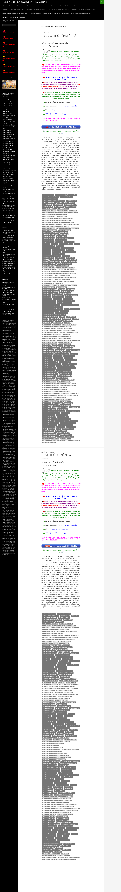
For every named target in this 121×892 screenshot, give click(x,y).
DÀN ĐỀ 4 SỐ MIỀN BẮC (8, 108)
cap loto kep (70, 222)
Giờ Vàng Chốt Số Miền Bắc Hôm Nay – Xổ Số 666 (13, 17)
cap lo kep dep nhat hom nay (57, 212)
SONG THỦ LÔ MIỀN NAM (9, 165)
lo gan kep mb (63, 244)
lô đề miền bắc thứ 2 (48, 692)
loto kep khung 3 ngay (55, 334)
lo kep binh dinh (47, 253)
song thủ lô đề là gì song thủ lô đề (63, 794)
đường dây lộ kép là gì (61, 240)
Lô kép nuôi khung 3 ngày (49, 303)
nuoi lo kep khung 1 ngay (65, 342)
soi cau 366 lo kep (66, 352)
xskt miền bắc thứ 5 (59, 859)
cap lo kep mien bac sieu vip (49, 218)
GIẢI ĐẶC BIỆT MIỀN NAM (9, 155)
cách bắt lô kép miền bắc (49, 208)
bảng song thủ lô (47, 204)
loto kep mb (66, 334)
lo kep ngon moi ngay (58, 297)
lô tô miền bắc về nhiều (48, 727)
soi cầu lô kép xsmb (47, 387)
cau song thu (66, 645)
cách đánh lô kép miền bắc (49, 210)
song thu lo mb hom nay (49, 415)
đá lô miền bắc (74, 653)
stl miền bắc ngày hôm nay (49, 835)
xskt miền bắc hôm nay (48, 857)
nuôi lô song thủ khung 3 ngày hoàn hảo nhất (54, 753)
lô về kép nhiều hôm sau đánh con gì (69, 332)
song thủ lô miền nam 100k (49, 419)
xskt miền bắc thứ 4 (47, 859)
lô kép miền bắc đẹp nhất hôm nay (51, 291)
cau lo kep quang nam (64, 230)
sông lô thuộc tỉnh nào (49, 784)
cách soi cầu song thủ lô (49, 629)
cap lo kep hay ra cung (72, 212)
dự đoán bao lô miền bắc (64, 662)
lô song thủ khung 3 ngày (49, 328)
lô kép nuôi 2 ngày (47, 299)
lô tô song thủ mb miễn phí (63, 727)
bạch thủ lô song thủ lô (64, 613)
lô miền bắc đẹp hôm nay (62, 708)
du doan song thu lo (48, 240)
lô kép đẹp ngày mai (71, 259)
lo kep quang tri (64, 310)
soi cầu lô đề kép (47, 356)
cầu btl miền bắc (47, 643)
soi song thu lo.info (48, 782)
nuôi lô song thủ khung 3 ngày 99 (70, 749)
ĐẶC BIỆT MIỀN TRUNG (8, 174)
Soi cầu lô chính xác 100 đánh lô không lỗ (53, 767)
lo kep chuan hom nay (48, 257)
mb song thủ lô (46, 338)
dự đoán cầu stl (62, 664)
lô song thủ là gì (62, 718)
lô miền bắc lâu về (47, 712)
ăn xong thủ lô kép (72, 194)
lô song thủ (68, 322)
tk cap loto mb (55, 438)
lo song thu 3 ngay (57, 716)
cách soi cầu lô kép (63, 210)
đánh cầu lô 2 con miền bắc (62, 655)
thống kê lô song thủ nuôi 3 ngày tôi (52, 843)
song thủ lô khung (62, 409)
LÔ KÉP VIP (45, 318)
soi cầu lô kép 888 (59, 360)
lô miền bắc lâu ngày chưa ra (62, 710)
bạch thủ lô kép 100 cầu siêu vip (50, 196)
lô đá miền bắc (46, 688)
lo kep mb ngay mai (61, 287)
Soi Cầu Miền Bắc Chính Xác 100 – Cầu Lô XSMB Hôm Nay (56, 13)
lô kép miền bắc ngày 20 (65, 293)
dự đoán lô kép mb (61, 236)
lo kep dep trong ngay (48, 265)
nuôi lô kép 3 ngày (75, 340)
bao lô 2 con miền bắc (64, 617)
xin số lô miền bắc (57, 851)
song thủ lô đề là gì (48, 794)
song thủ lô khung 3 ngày (73, 411)
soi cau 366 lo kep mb (48, 354)
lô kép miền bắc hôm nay (68, 291)
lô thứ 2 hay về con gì (58, 723)
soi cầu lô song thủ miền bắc (69, 769)
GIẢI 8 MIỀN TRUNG (8, 176)
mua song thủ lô (47, 737)
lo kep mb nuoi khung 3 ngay (50, 289)
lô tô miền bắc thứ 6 (71, 723)
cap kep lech (73, 210)
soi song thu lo (65, 780)
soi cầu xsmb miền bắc (48, 778)
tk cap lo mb (46, 438)
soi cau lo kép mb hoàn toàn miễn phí (65, 365)
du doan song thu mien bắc (49, 668)
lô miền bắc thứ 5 (62, 714)
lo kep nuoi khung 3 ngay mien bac (51, 304)
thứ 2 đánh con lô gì (65, 845)
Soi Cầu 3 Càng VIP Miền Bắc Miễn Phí (60, 9)
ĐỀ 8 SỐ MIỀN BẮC (7, 111)
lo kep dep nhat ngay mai (49, 263)
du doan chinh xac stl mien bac (50, 234)
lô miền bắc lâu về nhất (60, 712)
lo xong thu (60, 731)
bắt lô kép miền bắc (47, 206)
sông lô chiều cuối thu (60, 782)
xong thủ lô (65, 853)
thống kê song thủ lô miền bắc (50, 845)
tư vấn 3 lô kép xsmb (48, 440)
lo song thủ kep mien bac (49, 326)
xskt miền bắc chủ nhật (64, 855)
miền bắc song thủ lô (71, 735)
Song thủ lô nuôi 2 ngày (71, 420)
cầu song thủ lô (47, 232)
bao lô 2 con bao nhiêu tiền (49, 617)
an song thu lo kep (60, 194)
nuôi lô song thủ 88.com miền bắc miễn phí (53, 743)
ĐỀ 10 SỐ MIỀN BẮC (7, 113)
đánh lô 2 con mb (56, 659)
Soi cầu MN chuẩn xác (63, 5)
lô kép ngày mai (47, 297)
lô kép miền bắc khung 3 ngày (50, 293)
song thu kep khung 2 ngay (49, 399)
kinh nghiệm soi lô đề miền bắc (50, 680)
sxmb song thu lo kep (67, 428)
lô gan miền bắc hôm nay (49, 698)
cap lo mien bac (46, 222)
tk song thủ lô (59, 847)
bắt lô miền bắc (59, 621)
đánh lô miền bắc (63, 661)
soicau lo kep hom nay (59, 397)
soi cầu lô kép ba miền (71, 360)
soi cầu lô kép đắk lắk (65, 362)
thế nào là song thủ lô (64, 839)
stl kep (44, 428)
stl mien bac (75, 834)
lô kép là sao (59, 283)
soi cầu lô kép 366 (47, 358)
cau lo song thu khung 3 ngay (60, 643)
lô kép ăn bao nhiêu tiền (67, 247)
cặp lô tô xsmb (55, 641)
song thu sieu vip (63, 832)
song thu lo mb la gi (62, 415)
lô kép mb (73, 285)
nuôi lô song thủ (47, 739)
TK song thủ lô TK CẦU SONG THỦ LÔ (51, 849)
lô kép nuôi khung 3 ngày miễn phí (70, 304)
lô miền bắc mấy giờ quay (49, 714)
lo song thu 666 (47, 324)
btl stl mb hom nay (47, 627)
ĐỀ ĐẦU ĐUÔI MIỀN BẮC (9, 115)
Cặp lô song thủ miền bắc (49, 639)
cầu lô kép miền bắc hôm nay (50, 230)
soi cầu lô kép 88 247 (48, 360)
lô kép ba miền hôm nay (58, 249)
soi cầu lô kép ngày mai (48, 377)
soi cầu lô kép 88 (68, 358)
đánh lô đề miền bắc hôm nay (50, 661)
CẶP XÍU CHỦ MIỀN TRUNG (9, 170)
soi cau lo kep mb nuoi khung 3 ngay (67, 367)
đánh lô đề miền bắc (68, 659)
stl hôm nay (61, 834)
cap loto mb (46, 224)
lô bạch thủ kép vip (69, 242)
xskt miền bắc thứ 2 (75, 857)
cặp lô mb (45, 637)
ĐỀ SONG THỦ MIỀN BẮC (9, 106)
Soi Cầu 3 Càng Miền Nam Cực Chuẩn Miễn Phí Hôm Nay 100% (36, 9)
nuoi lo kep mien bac (57, 346)
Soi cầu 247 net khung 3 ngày (50, 765)
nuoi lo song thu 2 (60, 350)
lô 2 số (44, 684)
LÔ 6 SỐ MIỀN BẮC (7, 132)
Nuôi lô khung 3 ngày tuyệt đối (61, 737)
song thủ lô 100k (47, 786)
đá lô (60, 653)
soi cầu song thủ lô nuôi (62, 393)
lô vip (56, 729)
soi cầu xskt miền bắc (67, 777)
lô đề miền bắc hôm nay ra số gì (69, 688)
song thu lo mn (59, 420)
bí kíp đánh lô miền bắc (48, 625)
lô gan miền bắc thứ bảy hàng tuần (51, 702)
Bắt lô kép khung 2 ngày (71, 204)
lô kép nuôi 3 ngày (68, 299)
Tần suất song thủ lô (48, 430)
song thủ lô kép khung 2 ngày (63, 798)
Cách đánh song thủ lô (73, 627)
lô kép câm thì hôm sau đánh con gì (51, 255)
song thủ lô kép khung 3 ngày (60, 407)
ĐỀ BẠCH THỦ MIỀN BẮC (9, 104)
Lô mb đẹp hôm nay (61, 704)
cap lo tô (55, 222)
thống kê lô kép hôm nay (49, 432)
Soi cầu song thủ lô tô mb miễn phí (51, 777)
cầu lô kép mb (74, 228)
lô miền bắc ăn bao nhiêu (64, 706)
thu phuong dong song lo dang (65, 436)
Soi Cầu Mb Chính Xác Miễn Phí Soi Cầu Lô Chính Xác (14, 13)
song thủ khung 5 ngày (62, 784)
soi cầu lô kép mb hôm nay (49, 367)
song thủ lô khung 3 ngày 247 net (68, 804)
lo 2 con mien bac (71, 682)
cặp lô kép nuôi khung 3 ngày (65, 218)
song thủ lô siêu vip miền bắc (66, 424)
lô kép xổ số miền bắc (55, 318)
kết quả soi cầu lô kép (48, 242)
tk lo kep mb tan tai (66, 438)
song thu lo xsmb (71, 426)
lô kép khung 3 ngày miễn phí (69, 277)
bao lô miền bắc (68, 619)
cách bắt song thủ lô (59, 627)
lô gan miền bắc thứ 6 (48, 700)
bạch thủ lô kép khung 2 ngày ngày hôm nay (53, 200)
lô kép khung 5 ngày (48, 279)
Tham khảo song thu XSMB (49, 839)
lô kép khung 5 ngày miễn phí (62, 279)
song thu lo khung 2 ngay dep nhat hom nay (54, 411)
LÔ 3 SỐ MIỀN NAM (7, 157)
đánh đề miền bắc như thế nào (64, 657)
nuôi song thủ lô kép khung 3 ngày (51, 352)
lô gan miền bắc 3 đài (58, 694)
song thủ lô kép (47, 407)
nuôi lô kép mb (46, 346)
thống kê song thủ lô (65, 434)
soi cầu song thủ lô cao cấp (50, 773)
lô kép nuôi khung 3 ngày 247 (65, 303)
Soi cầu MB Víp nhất (50, 5)
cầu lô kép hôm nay (64, 226)
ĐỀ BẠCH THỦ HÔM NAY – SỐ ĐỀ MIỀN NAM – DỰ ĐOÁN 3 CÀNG (24, 2)
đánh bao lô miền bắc (48, 655)
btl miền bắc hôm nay (70, 625)
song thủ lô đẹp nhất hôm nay (50, 405)
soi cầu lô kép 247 (57, 356)
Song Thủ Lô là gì (47, 808)
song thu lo (74, 784)
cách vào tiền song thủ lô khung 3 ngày (53, 633)
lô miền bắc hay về (74, 708)
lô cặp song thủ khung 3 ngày (67, 686)
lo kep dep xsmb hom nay (62, 265)
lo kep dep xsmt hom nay (49, 267)
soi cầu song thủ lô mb (48, 393)
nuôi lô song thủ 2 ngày (71, 739)
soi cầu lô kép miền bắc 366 (64, 371)
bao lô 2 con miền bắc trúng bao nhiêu (52, 619)
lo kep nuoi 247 (57, 299)
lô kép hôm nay (46, 269)
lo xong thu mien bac (48, 733)
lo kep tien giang (71, 316)
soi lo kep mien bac (72, 395)
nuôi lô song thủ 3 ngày (63, 741)
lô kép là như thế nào (48, 283)
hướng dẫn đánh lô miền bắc (50, 674)
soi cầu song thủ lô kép (64, 391)
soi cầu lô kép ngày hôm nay (65, 375)
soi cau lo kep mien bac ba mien (50, 373)
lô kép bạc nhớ (70, 249)
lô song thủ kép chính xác (69, 324)
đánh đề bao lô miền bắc (49, 657)
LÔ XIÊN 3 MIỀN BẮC (8, 143)
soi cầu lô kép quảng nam (49, 381)
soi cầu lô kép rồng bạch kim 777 (67, 383)
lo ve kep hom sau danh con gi (50, 332)
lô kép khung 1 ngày (69, 271)
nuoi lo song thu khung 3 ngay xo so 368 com (54, 759)
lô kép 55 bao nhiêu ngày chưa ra (51, 247)
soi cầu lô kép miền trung (49, 375)
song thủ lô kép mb (75, 407)
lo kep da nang (70, 257)
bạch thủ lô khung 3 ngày (49, 613)
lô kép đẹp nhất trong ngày (64, 263)
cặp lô (77, 635)
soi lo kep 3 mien (75, 393)
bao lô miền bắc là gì (48, 621)
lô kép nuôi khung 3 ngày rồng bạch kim (53, 306)
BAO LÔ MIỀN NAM (7, 149)
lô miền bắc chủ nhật (48, 708)
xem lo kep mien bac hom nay (62, 440)
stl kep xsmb (52, 428)
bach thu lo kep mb (71, 200)
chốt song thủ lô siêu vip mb (50, 653)
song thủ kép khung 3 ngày (65, 399)
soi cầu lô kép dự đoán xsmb (69, 363)
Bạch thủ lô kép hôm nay (66, 196)
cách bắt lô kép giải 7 (71, 206)
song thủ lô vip (61, 426)
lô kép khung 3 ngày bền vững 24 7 (51, 277)
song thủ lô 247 (47, 403)
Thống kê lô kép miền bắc (63, 432)
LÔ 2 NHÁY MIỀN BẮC (8, 119)
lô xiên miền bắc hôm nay (49, 731)
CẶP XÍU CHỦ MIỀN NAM (9, 151)
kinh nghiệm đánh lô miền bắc (68, 678)
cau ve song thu (47, 649)
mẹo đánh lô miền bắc (58, 735)
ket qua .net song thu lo (65, 674)
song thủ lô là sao (74, 808)
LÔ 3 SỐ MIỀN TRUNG (8, 178)
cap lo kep (45, 212)
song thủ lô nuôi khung (49, 822)
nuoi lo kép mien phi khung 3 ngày (51, 348)
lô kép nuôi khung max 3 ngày (71, 308)
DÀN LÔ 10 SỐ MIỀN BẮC (9, 134)
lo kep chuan (66, 255)
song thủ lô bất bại (48, 790)
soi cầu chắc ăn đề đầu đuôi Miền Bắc (62, 127)
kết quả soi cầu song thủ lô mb (50, 676)
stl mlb (60, 835)
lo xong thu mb (69, 731)
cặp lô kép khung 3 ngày (49, 216)
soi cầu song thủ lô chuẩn (49, 391)
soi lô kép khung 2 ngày (60, 395)
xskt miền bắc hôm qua (62, 857)
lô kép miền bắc (71, 289)
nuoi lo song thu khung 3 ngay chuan (52, 751)
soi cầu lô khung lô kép (60, 387)
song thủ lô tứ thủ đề (72, 828)
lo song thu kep (57, 324)
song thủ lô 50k (68, 403)
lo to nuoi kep (46, 330)
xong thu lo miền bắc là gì (49, 855)
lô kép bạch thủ (57, 251)
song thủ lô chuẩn (59, 790)
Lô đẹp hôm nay (59, 692)
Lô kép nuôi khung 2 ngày (49, 301)
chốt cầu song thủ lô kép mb (60, 232)
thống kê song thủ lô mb (49, 436)
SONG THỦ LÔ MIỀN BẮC (57, 455)
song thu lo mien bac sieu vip (65, 814)
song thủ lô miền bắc (48, 812)
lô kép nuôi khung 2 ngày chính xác (66, 301)
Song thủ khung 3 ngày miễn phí (50, 401)
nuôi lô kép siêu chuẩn (67, 348)
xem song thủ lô (66, 849)
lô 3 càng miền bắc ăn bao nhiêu (56, 684)
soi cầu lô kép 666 (58, 358)
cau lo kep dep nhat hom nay (50, 226)
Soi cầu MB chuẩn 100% (36, 5)
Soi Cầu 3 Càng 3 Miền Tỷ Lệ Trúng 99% (11, 9)
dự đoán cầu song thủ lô (49, 664)
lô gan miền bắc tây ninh (63, 698)
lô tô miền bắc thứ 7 (48, 725)
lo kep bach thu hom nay (69, 251)
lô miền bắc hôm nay (48, 710)
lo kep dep (45, 259)
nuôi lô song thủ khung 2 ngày (50, 745)
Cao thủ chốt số (69, 635)
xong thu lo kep (75, 440)
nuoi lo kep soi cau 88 (48, 350)
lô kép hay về (70, 267)
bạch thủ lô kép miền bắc (49, 202)
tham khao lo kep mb (61, 430)
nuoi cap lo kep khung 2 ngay (50, 340)
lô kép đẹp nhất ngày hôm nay (69, 261)
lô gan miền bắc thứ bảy (62, 700)
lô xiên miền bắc (74, 729)
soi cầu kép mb (73, 354)
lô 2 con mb (62, 682)
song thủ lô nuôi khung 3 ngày (68, 422)
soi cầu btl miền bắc (64, 765)
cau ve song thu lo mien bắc (60, 649)
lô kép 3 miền (60, 246)
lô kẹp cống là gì (60, 257)
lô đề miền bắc (55, 688)
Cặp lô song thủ (54, 637)
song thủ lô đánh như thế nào (66, 792)
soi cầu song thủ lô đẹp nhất (50, 775)
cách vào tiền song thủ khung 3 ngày (52, 631)
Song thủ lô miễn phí (48, 420)
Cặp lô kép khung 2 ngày (61, 214)
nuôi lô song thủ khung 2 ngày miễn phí (52, 747)
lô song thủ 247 (47, 716)
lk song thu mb (46, 682)
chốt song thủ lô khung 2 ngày (65, 651)
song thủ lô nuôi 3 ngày (63, 820)
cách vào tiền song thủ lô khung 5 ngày (53, 635)
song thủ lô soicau (47, 828)
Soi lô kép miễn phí (47, 397)
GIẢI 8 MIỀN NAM (7, 153)
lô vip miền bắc (64, 729)
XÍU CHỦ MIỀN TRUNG (8, 189)
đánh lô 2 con (46, 659)
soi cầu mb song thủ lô (48, 389)
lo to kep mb (68, 328)
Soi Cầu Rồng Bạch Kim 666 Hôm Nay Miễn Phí (81, 13)
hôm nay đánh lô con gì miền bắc (65, 670)
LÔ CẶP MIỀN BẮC (54, 686)
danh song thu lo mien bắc (49, 662)
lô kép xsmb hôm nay (48, 320)
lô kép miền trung (57, 295)
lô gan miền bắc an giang (72, 694)
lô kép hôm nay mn (72, 269)
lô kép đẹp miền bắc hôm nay (57, 259)
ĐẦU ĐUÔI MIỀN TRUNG (9, 184)
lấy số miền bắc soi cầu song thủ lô (69, 680)
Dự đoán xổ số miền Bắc (48, 670)
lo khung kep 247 (47, 322)
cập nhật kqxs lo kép (56, 224)
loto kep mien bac (60, 336)
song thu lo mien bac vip (49, 816)
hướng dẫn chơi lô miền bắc (66, 672)
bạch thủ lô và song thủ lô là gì (51, 615)
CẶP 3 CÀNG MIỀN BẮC (8, 102)
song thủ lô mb (66, 413)
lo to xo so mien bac (48, 729)
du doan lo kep (64, 234)
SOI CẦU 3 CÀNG (88, 5)
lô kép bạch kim (47, 251)
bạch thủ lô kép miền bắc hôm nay (65, 202)
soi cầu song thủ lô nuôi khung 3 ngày (69, 775)
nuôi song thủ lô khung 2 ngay (50, 763)
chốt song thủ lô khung (49, 651)
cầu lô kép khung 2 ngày (49, 228)
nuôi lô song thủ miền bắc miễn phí (51, 761)
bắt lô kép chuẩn (58, 204)
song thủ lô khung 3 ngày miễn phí (51, 413)
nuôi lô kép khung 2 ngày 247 (50, 344)
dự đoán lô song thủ (48, 666)
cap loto (62, 222)
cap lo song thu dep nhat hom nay (68, 637)
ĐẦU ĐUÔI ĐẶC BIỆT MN (9, 163)
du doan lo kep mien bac (49, 238)
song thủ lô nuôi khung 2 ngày (50, 422)
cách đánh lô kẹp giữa (62, 208)
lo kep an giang (47, 249)
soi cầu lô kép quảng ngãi (64, 381)
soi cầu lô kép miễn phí (65, 373)
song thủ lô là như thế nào (60, 808)
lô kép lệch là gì (65, 285)
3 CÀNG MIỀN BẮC (7, 100)
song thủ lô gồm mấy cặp (66, 796)
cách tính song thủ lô (63, 629)
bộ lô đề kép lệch (59, 206)
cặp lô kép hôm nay (47, 214)
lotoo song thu (69, 733)
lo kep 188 (77, 244)
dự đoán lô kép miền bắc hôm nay (65, 238)
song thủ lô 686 (68, 788)
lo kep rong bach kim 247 (62, 312)
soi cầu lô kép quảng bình (67, 379)
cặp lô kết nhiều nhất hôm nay (62, 220)
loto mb (69, 336)
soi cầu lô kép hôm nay (48, 365)
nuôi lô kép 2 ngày (64, 340)
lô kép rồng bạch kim (48, 312)
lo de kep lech (46, 244)
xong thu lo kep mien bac (49, 442)
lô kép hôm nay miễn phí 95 (59, 269)
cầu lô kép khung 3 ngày (63, 228)
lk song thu (59, 242)
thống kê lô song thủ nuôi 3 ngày (51, 841)
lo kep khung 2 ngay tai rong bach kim (66, 273)
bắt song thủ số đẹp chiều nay (50, 623)
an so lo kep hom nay (48, 194)
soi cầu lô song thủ (71, 767)
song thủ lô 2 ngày (65, 401)
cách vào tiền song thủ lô (70, 631)
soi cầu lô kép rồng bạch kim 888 (51, 385)
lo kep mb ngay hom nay (49, 287)
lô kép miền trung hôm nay (71, 295)
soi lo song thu (59, 778)
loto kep (45, 334)
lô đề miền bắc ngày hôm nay (64, 690)
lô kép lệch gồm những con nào (51, 285)
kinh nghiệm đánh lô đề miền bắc (51, 678)
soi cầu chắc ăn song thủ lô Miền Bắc (63, 546)
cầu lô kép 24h (75, 224)
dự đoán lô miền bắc (73, 664)
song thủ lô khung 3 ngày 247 (50, 804)
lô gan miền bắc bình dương (50, 696)
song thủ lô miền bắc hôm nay (63, 812)
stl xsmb (66, 835)
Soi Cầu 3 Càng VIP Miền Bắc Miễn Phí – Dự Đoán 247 (83, 9)
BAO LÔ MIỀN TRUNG (8, 172)
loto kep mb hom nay (48, 336)
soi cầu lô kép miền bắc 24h (49, 371)
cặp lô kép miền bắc (62, 216)
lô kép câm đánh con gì (58, 253)
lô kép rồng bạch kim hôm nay (50, 316)
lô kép (70, 244)
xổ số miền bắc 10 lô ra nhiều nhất (51, 853)
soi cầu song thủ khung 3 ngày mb (51, 771)
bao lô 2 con (75, 615)
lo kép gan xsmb (61, 267)
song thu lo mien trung (49, 818)
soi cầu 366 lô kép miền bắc (61, 354)
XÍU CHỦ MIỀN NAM (8, 166)
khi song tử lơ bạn (65, 676)
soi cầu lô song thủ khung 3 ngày (51, 769)
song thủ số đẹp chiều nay (49, 834)
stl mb (58, 428)
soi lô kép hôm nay (47, 395)
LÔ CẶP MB (45, 686)
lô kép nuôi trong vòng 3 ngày (50, 310)
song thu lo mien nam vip (64, 419)
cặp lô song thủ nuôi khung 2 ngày (66, 639)
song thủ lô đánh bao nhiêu (50, 792)
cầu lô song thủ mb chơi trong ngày (52, 645)
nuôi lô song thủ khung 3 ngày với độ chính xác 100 (55, 755)
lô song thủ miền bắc (64, 719)
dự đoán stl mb (62, 668)
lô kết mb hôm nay (68, 320)
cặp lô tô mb (46, 641)
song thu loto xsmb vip (70, 830)
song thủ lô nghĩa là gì (62, 818)
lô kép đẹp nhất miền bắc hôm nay (51, 261)
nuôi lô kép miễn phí (69, 346)
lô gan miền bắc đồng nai (65, 696)
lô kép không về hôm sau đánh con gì (52, 271)
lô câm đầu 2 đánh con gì (72, 684)
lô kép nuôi (68, 297)
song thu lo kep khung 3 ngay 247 (51, 800)
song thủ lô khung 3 (48, 802)
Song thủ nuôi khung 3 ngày (50, 832)
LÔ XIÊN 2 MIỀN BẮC (8, 141)
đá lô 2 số (66, 653)
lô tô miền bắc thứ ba (60, 725)
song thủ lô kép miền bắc (49, 409)
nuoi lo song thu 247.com (73, 350)
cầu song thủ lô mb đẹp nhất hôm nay (62, 647)
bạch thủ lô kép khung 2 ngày (50, 198)
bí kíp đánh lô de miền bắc (66, 623)
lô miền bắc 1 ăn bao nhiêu (49, 706)
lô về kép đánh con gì (69, 330)
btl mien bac (59, 625)
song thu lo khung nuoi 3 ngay (65, 806)
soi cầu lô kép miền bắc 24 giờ (63, 369)
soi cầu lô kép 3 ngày (69, 356)
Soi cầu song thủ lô (61, 389)
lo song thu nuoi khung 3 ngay (65, 721)
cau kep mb (66, 224)
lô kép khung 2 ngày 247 (48, 273)
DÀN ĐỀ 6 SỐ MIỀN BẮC (8, 109)
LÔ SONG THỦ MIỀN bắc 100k (49, 721)
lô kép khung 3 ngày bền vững (62, 275)
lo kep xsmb (76, 318)
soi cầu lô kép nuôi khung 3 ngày (51, 379)
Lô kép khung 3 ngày (48, 275)
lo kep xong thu (67, 318)
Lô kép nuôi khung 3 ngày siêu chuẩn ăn (52, 308)
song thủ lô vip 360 (57, 830)
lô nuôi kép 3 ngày (57, 322)
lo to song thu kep (57, 330)
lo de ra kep (55, 244)
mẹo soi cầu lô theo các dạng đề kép (62, 338)
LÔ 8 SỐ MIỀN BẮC (7, 136)
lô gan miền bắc (47, 694)
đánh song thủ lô (74, 661)
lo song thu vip (47, 723)
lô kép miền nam (47, 295)
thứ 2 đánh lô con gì (48, 847)
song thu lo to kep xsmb (49, 426)
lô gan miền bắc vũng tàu (69, 702)
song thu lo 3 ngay (57, 403)
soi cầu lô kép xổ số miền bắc (68, 385)
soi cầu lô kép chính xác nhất (50, 362)
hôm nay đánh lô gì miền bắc (50, 672)
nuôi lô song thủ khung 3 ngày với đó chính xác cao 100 (56, 757)
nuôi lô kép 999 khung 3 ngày (50, 342)
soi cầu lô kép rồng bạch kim (50, 383)
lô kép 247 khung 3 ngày (48, 246)
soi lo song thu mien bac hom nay (51, 780)
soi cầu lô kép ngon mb (62, 377)
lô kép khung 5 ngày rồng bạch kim (51, 281)
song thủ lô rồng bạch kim (49, 424)
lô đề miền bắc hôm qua (49, 690)
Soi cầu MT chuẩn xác (77, 5)
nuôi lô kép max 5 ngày (64, 344)
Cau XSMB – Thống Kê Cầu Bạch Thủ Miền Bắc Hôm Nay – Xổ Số (8, 232)
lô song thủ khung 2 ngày (63, 326)
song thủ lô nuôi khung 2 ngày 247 (51, 824)
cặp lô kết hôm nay (47, 220)
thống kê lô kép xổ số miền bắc (50, 434)
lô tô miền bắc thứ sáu (73, 725)
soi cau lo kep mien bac (48, 369)
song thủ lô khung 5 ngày (49, 806)
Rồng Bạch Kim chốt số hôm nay (68, 763)
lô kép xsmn (58, 320)
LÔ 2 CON (55, 682)
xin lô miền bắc (46, 851)
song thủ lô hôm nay (65, 405)
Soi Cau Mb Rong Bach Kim (35, 13)
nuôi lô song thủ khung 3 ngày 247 (51, 749)
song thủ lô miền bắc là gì (49, 417)
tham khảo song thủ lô (62, 837)
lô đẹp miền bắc (69, 692)
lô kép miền (62, 289)
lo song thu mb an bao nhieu (50, 719)
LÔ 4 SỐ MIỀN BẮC (7, 130)
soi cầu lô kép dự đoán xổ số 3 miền (51, 363)
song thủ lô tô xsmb (60, 828)
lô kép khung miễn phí (67, 281)
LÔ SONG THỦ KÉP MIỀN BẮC (59, 36)
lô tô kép (60, 328)
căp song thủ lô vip (66, 641)
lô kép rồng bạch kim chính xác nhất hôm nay (54, 314)
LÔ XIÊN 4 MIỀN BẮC (8, 145)
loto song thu (59, 733)
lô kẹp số (62, 316)
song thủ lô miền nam (63, 417)
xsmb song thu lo (71, 859)
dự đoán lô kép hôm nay (49, 236)
